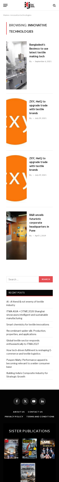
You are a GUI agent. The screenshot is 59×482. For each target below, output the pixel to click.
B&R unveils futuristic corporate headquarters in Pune (39, 223)
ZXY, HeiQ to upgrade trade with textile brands (38, 107)
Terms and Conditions (40, 416)
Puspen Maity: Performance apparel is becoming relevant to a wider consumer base (28, 363)
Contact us (35, 412)
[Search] (54, 5)
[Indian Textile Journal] (29, 5)
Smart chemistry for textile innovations (27, 324)
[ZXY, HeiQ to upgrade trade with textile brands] (16, 122)
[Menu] (5, 5)
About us (19, 412)
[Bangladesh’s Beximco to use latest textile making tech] (16, 65)
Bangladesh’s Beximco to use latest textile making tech (38, 51)
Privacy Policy (14, 416)
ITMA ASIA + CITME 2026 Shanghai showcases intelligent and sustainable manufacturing (27, 315)
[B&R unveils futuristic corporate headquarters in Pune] (16, 235)
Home (6, 15)
